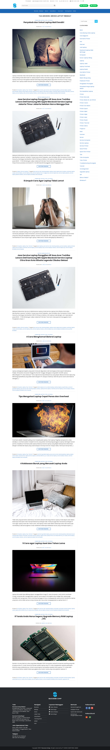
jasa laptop (40, 246)
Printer (82, 94)
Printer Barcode (84, 97)
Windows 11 (83, 180)
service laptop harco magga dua (41, 173)
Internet (82, 44)
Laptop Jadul (83, 63)
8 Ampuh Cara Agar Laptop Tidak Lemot (44, 180)
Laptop (43, 20)
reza (50, 26)
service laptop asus (21, 93)
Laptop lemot (36, 91)
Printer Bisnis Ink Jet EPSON (88, 100)
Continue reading (44, 85)
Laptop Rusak (84, 69)
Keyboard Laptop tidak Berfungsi (86, 51)
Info (81, 41)
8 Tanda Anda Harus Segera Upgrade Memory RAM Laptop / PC (44, 617)
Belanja (41, 11)
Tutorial (50, 20)
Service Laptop (46, 97)
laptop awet (53, 171)
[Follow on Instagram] (89, 708)
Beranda (36, 11)
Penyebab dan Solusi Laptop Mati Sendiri (43, 22)
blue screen (40, 90)
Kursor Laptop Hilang (86, 58)
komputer (25, 535)
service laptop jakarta (64, 173)
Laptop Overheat (85, 66)
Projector (82, 129)
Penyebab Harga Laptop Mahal (87, 87)
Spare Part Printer (85, 152)
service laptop (18, 173)
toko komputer (61, 93)
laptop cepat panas (20, 455)
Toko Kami (60, 11)
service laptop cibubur (31, 93)
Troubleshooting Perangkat (88, 163)
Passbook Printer (85, 81)
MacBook (82, 75)
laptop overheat (53, 91)
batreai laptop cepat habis (61, 387)
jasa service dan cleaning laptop (52, 90)
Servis (46, 11)
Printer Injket (83, 111)
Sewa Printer (83, 149)
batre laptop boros (42, 387)
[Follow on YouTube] (83, 1)
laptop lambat (28, 91)
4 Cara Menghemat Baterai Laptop (43, 336)
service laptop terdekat (52, 93)
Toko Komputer (84, 157)
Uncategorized (84, 169)
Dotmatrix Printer (85, 39)
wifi (81, 174)
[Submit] (54, 5)
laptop (65, 90)
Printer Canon (84, 103)
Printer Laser (83, 117)
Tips (46, 20)
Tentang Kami (68, 11)
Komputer (37, 20)
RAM (81, 131)
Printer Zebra (84, 126)
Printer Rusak (84, 120)
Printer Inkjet (83, 114)
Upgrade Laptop (84, 172)
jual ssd (62, 90)
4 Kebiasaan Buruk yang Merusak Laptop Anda (43, 463)
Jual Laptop (83, 47)
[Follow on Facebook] (80, 1)
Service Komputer (85, 140)
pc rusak (47, 455)
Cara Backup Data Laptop (87, 33)
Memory (43, 455)
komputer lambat (32, 535)
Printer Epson (84, 108)
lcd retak (56, 535)
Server (82, 137)
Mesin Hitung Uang (85, 78)
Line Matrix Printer (85, 72)
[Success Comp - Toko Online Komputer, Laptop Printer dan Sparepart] (15, 5)
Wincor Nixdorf (84, 177)
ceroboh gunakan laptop (43, 454)
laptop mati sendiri (44, 91)
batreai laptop (50, 387)
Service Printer (84, 146)
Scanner (82, 134)
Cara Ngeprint (84, 36)
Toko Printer (83, 160)
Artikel (74, 11)
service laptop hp (41, 93)
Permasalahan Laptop (86, 91)
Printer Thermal (84, 123)
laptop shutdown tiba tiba (64, 91)
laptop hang (22, 91)
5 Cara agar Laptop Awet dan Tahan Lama (44, 543)
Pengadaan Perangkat (86, 83)
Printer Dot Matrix (85, 106)
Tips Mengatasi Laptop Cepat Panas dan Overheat (44, 396)
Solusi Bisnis (53, 11)
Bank (81, 30)
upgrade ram (66, 679)
